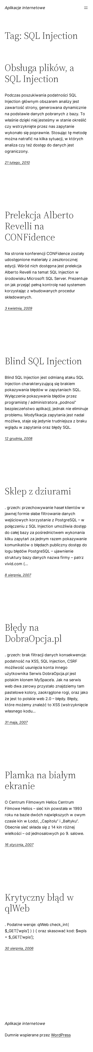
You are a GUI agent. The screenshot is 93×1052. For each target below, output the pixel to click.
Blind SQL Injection (43, 361)
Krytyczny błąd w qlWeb (39, 903)
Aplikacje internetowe (25, 7)
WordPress (61, 1035)
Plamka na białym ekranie (40, 780)
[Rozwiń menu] (85, 7)
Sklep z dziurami (38, 491)
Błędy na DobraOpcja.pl (33, 633)
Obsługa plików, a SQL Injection (39, 73)
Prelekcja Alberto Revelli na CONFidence (39, 226)
